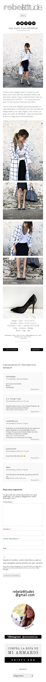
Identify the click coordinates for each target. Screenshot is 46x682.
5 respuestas (23, 338)
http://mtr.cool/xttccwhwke (15, 436)
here (32, 321)
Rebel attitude (20, 335)
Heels (39, 335)
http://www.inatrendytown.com (16, 410)
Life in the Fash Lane (19, 478)
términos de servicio (29, 568)
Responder (35, 389)
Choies (27, 321)
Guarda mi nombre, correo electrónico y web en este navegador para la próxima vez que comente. (23, 561)
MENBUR (19, 99)
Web (5, 548)
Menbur (28, 323)
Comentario (7, 502)
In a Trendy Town (13, 398)
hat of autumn (10, 349)
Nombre (7, 529)
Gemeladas (11, 376)
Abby (8, 467)
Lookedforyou (12, 421)
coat (36, 335)
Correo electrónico (11, 538)
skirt (22, 337)
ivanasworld (11, 448)
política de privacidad (10, 568)
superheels (37, 349)
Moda (14, 335)
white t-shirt (27, 337)
